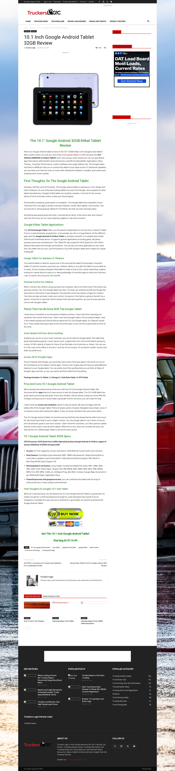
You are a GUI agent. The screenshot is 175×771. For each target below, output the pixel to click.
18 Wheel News (30, 723)
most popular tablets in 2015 (74, 155)
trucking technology (48, 550)
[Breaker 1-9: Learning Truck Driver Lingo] (74, 702)
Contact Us (83, 2)
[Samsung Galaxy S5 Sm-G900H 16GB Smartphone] (94, 610)
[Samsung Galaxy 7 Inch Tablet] (65, 610)
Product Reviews (117, 21)
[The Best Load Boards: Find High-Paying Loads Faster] (30, 704)
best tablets (56, 547)
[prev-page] (25, 628)
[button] (148, 21)
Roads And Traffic (97, 21)
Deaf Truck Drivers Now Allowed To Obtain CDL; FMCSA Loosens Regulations (94, 689)
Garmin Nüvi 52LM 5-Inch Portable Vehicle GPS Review (88, 564)
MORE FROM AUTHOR (51, 596)
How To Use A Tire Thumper (34, 621)
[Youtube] (111, 1)
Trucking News (41, 21)
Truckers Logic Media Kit (70, 2)
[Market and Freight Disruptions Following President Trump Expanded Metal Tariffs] (30, 693)
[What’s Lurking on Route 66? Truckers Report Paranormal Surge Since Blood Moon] (30, 678)
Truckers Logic (30, 48)
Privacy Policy (146, 769)
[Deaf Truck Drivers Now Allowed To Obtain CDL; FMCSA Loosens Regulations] (74, 690)
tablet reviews (94, 547)
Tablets (34, 31)
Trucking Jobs (57, 21)
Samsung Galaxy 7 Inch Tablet (63, 621)
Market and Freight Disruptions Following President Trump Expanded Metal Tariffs (50, 692)
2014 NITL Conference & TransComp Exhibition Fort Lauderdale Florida (42, 564)
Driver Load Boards (77, 21)
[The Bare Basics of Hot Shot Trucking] (74, 676)
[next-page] (29, 628)
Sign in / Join (48, 2)
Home (28, 21)
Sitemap (91, 2)
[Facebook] (99, 1)
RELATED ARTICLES (32, 596)
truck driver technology (32, 550)
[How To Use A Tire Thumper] (37, 610)
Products (33, 28)
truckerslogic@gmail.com (77, 759)
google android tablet (69, 547)
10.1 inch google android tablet (40, 547)
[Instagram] (103, 1)
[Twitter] (107, 1)
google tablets (83, 547)
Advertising (57, 2)
